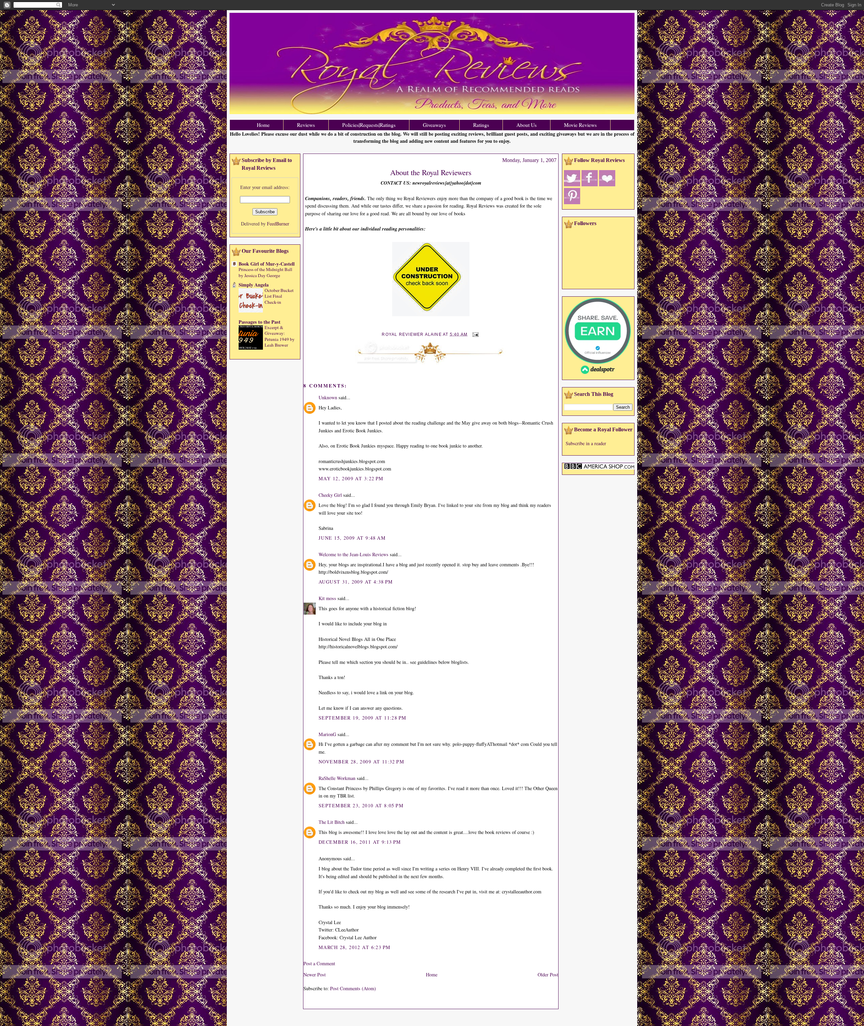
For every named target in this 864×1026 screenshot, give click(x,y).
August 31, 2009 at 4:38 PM (356, 581)
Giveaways (434, 125)
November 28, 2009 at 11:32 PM (361, 761)
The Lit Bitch (332, 822)
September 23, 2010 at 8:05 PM (361, 805)
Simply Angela (254, 284)
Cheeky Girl (330, 495)
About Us (526, 125)
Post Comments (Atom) (353, 988)
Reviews (306, 125)
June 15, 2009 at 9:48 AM (352, 538)
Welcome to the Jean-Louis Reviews (353, 554)
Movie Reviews (580, 125)
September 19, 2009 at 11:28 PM (363, 717)
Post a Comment (319, 963)
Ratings (481, 125)
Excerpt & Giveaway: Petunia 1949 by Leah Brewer (280, 336)
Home (263, 125)
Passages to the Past (259, 321)
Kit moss (327, 598)
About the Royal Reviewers (430, 172)
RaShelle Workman (337, 778)
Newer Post (314, 974)
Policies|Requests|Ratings (369, 125)
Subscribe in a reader (586, 443)
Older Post (548, 974)
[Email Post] (474, 334)
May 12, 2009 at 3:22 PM (351, 478)
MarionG (327, 734)
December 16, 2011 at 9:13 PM (360, 842)
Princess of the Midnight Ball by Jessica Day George (265, 272)
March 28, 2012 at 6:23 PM (354, 947)
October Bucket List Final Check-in (279, 296)
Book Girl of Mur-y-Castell (267, 263)
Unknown (328, 397)
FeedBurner (278, 223)
